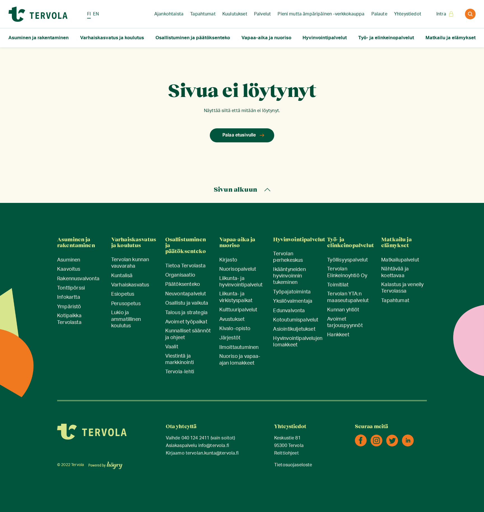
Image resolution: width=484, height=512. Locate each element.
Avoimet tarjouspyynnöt (345, 322)
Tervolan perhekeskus (288, 257)
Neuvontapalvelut (185, 293)
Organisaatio (180, 275)
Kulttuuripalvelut (238, 309)
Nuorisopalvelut (237, 269)
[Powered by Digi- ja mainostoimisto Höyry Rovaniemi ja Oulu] (105, 463)
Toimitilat (337, 285)
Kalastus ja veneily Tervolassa (402, 288)
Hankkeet (338, 334)
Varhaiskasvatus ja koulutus (112, 37)
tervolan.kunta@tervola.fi (212, 453)
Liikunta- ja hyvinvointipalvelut (240, 282)
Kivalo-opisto (234, 328)
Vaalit (171, 346)
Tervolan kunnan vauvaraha (130, 263)
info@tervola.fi (213, 446)
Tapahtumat (203, 14)
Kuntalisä (122, 275)
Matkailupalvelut (400, 260)
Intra (441, 14)
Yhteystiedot (407, 14)
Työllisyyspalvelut (347, 260)
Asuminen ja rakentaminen (38, 37)
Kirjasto (228, 260)
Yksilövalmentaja (292, 301)
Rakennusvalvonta (78, 278)
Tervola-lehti (179, 371)
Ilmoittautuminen (239, 347)
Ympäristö (69, 306)
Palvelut (262, 14)
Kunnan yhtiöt (343, 309)
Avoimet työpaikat (186, 322)
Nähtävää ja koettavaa (395, 272)
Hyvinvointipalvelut (324, 37)
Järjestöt (230, 337)
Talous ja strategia (186, 312)
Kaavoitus (68, 269)
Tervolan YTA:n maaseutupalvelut (348, 297)
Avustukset (232, 319)
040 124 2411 (196, 438)
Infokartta (68, 297)
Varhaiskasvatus (130, 285)
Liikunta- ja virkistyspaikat (236, 297)
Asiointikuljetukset (294, 329)
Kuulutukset (234, 14)
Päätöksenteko (182, 284)
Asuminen (68, 260)
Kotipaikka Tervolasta (69, 319)
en (96, 14)
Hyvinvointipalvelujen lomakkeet (297, 341)
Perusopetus (126, 303)
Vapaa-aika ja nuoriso (266, 37)
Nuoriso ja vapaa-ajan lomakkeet (239, 359)
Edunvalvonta (289, 310)
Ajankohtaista (168, 14)
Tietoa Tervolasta (185, 265)
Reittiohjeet (286, 453)
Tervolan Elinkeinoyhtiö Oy (347, 272)
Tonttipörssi (71, 288)
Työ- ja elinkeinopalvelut (386, 37)
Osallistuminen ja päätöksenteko (192, 37)
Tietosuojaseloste (293, 465)
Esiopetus (122, 294)
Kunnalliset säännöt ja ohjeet (188, 334)
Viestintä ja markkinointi (179, 359)
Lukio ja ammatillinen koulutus (126, 319)
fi (89, 14)
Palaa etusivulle (239, 135)
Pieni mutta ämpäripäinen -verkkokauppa (321, 14)
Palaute (379, 14)
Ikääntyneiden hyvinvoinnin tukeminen (289, 276)
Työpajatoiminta (292, 292)
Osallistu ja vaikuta (186, 303)
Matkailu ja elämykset (450, 37)
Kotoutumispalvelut (295, 320)
